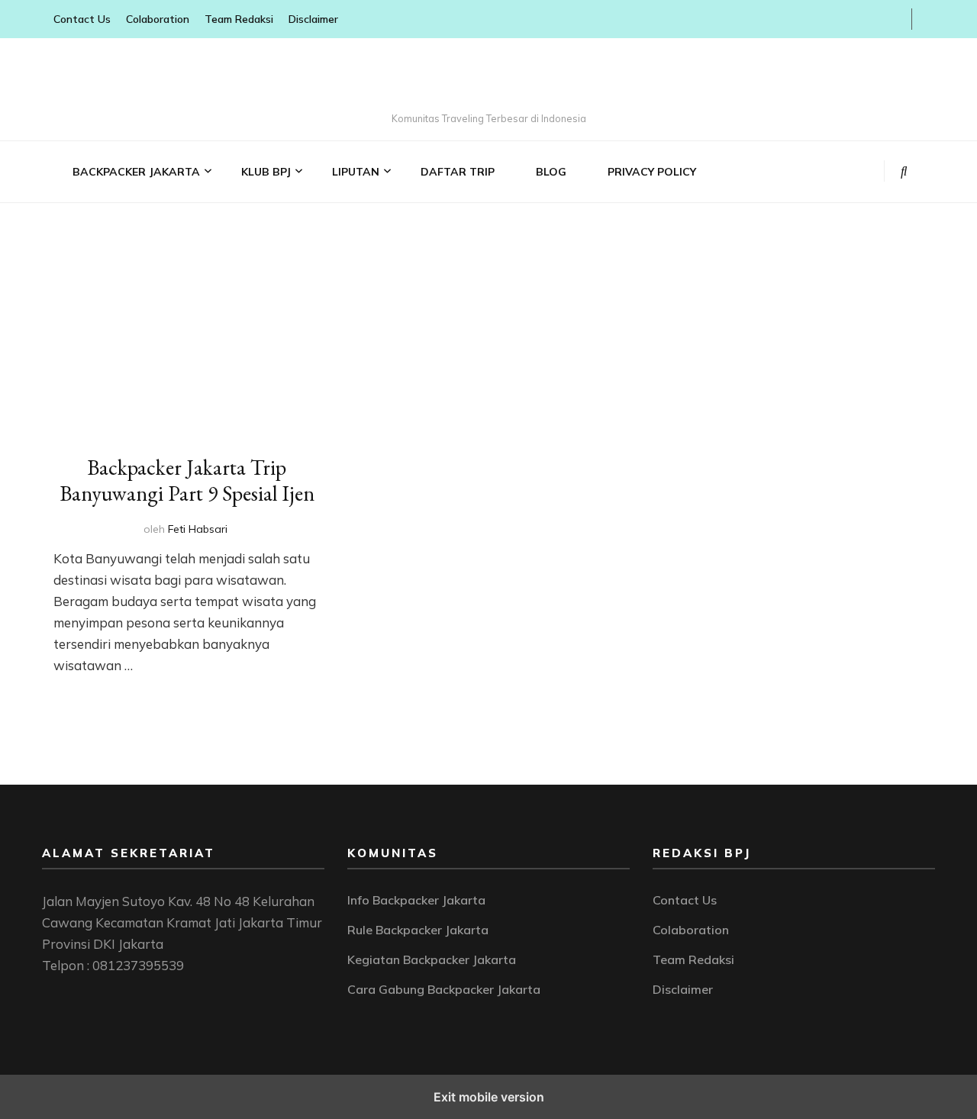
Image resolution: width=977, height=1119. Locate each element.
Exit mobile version (489, 1096)
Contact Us (82, 19)
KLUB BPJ (266, 172)
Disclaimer (313, 19)
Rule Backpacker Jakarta (417, 929)
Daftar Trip (458, 172)
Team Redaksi (239, 19)
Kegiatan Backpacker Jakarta (431, 959)
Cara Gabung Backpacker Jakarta (443, 989)
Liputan (355, 172)
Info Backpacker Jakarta (416, 900)
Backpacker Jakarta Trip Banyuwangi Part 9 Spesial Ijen (187, 480)
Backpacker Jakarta (136, 172)
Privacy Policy (652, 172)
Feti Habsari (197, 529)
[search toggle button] (904, 171)
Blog (551, 172)
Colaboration (157, 19)
